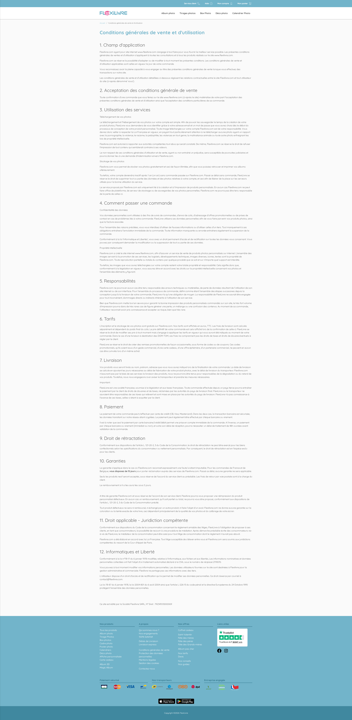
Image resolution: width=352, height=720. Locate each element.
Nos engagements (148, 633)
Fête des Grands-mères (190, 644)
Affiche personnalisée (111, 656)
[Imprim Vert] (208, 688)
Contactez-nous (147, 668)
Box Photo (205, 13)
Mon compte (223, 3)
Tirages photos (188, 13)
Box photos (105, 640)
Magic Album (106, 667)
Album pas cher (186, 648)
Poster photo (106, 646)
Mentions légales (147, 659)
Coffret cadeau (185, 630)
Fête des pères (185, 641)
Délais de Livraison (148, 641)
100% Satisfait (146, 636)
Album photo (168, 13)
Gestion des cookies (149, 663)
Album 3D (105, 664)
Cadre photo (106, 643)
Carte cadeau (106, 659)
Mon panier (242, 3)
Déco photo (222, 13)
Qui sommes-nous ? (149, 630)
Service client (190, 3)
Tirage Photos (107, 636)
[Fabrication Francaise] (222, 687)
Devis (181, 656)
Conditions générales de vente (154, 650)
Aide (207, 3)
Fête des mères (186, 637)
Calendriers (105, 650)
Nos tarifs (183, 653)
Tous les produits (108, 630)
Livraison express (147, 644)
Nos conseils (184, 661)
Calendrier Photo (241, 13)
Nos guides (183, 664)
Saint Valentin (185, 634)
